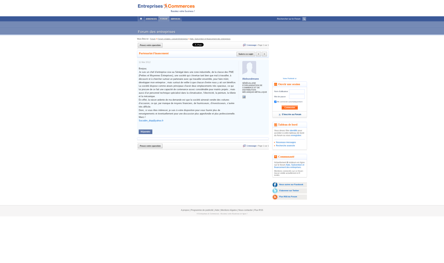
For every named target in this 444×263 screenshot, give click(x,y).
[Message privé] (244, 97)
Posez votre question (150, 45)
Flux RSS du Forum (288, 197)
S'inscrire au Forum (291, 114)
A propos (185, 210)
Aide (217, 210)
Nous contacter (245, 210)
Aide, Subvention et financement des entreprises (289, 166)
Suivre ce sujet (245, 54)
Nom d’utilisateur (281, 91)
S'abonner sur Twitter (289, 190)
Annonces (151, 19)
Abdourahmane (250, 78)
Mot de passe (280, 97)
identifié (293, 130)
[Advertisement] (265, 7)
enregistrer (296, 135)
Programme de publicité (202, 210)
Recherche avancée (285, 145)
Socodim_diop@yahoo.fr (151, 120)
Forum (163, 19)
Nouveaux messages (286, 142)
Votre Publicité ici (289, 78)
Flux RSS (258, 210)
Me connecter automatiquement (289, 102)
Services (175, 19)
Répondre (145, 132)
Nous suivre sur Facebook (291, 184)
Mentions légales (229, 210)
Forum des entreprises (156, 32)
